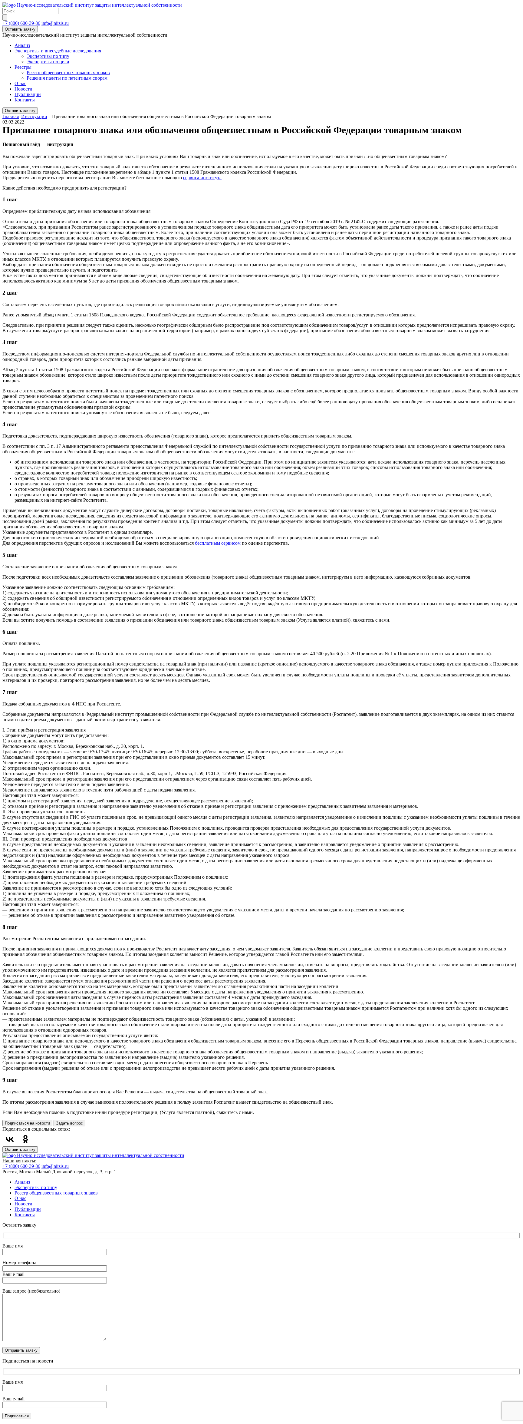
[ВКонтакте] (9, 1139)
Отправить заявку (21, 1350)
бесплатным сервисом (218, 543)
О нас (20, 83)
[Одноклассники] (25, 1139)
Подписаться (17, 1416)
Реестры (23, 67)
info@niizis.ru (55, 23)
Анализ (22, 45)
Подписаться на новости (27, 1123)
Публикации (28, 94)
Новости (23, 88)
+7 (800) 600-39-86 (21, 23)
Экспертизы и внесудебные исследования (58, 50)
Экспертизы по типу (48, 56)
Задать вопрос (69, 1123)
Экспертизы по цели (48, 61)
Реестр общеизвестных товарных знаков (68, 72)
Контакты (25, 99)
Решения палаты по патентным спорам (67, 78)
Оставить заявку (20, 29)
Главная (10, 116)
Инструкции (34, 116)
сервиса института (202, 177)
